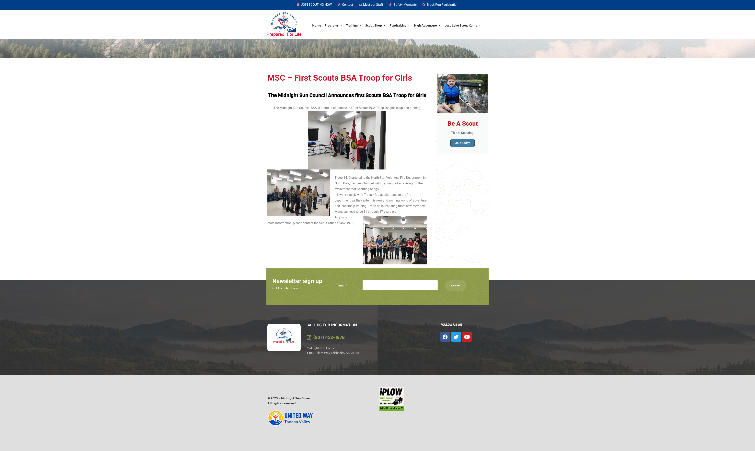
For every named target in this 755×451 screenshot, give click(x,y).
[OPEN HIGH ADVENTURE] (439, 25)
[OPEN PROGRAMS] (341, 25)
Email (342, 285)
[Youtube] (467, 337)
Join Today (462, 143)
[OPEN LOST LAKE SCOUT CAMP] (480, 25)
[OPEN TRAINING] (360, 25)
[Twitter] (456, 337)
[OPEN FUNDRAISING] (409, 25)
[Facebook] (445, 337)
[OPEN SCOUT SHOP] (384, 25)
